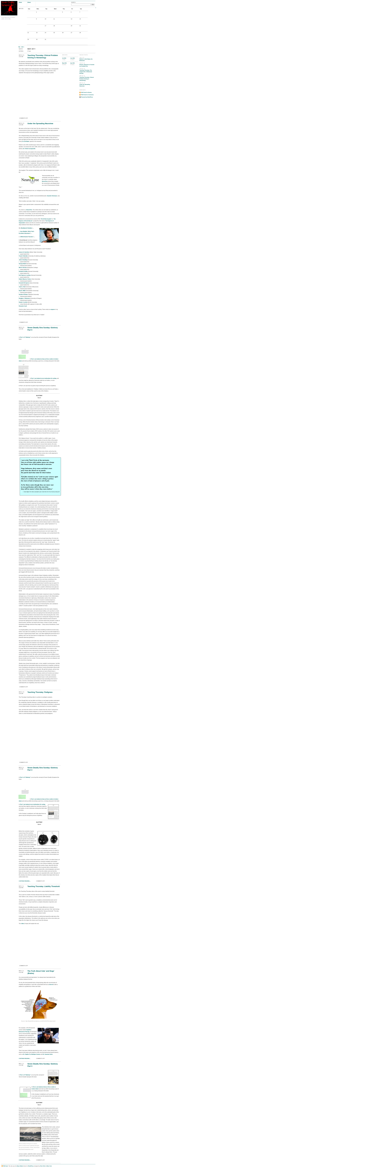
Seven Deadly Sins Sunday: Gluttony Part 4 (42, 768)
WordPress (31, 1166)
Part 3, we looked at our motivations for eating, (43, 378)
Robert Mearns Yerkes (25, 279)
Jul (64, 59)
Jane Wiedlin (23, 231)
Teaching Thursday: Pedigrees (40, 692)
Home (20, 2)
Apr (72, 63)
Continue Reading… (25, 881)
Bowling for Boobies (26, 228)
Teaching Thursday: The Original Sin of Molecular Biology (85, 71)
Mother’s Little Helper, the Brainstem (85, 59)
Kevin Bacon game (46, 219)
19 (62, 25)
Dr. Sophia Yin (27, 1054)
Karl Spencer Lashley (25, 275)
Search (73, 2)
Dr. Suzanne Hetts (48, 1054)
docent (51, 984)
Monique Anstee (35, 1054)
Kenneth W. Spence (24, 283)
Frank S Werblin (23, 256)
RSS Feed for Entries (86, 92)
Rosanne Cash (23, 306)
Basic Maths (20, 1166)
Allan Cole (49, 1166)
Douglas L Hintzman (24, 298)
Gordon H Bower (23, 294)
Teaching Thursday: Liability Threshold (43, 886)
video (22, 923)
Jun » (22, 47)
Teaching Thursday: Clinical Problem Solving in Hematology (42, 56)
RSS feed (5, 1166)
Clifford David (24, 236)
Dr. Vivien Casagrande (29, 148)
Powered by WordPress (87, 97)
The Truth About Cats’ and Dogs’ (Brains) (40, 972)
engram (52, 309)
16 (36, 25)
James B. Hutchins (24, 252)
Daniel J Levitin (23, 302)
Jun (72, 59)
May (64, 63)
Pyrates (31, 236)
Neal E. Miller (22, 290)
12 (62, 19)
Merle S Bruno (23, 267)
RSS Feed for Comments (87, 94)
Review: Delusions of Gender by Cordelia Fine (86, 64)
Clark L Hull (22, 286)
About (29, 2)
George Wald (22, 263)
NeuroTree (45, 181)
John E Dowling (23, 260)
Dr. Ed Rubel (25, 141)
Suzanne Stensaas (52, 195)
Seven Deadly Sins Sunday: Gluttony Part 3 (42, 1064)
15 (28, 25)
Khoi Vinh (42, 1166)
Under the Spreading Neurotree (40, 123)
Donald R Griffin (23, 271)
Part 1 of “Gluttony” (25, 337)
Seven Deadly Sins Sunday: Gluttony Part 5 (42, 328)
